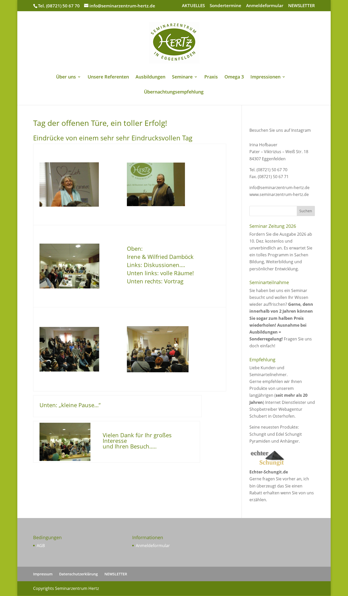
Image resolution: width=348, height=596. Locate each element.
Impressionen (265, 77)
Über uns (66, 77)
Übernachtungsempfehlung (174, 92)
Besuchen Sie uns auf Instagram (280, 130)
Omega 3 (234, 77)
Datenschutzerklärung (78, 574)
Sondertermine (225, 5)
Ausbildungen (150, 77)
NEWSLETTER (301, 5)
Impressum (42, 574)
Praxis (211, 77)
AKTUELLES (193, 5)
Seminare (182, 77)
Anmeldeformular (264, 5)
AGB (41, 545)
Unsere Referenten (108, 77)
